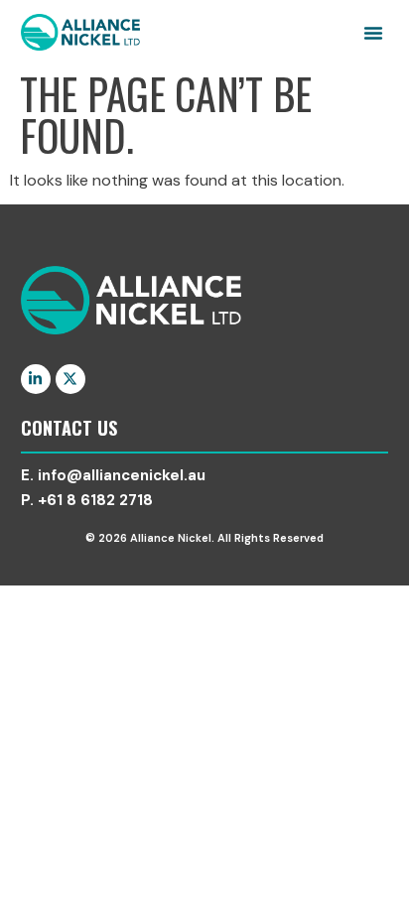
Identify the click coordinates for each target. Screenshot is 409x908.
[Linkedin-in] (36, 379)
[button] (373, 33)
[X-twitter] (70, 379)
